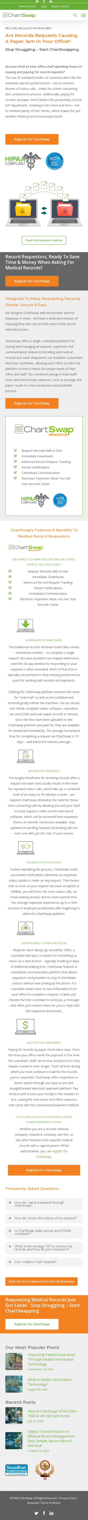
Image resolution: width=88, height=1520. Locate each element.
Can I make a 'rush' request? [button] (36, 1262)
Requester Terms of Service (43, 1503)
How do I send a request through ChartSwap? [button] (39, 1204)
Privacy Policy (67, 1498)
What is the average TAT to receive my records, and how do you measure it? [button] (44, 1247)
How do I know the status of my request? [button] (46, 1218)
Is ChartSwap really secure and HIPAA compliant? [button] (43, 1232)
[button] (83, 15)
